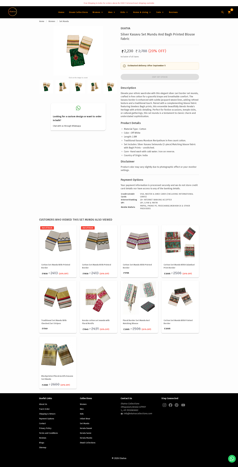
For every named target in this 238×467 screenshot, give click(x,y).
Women (51, 21)
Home (41, 21)
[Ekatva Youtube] (183, 405)
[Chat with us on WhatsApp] (232, 459)
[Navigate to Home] (12, 15)
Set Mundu (64, 21)
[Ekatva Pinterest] (177, 405)
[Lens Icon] (222, 12)
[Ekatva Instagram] (164, 405)
